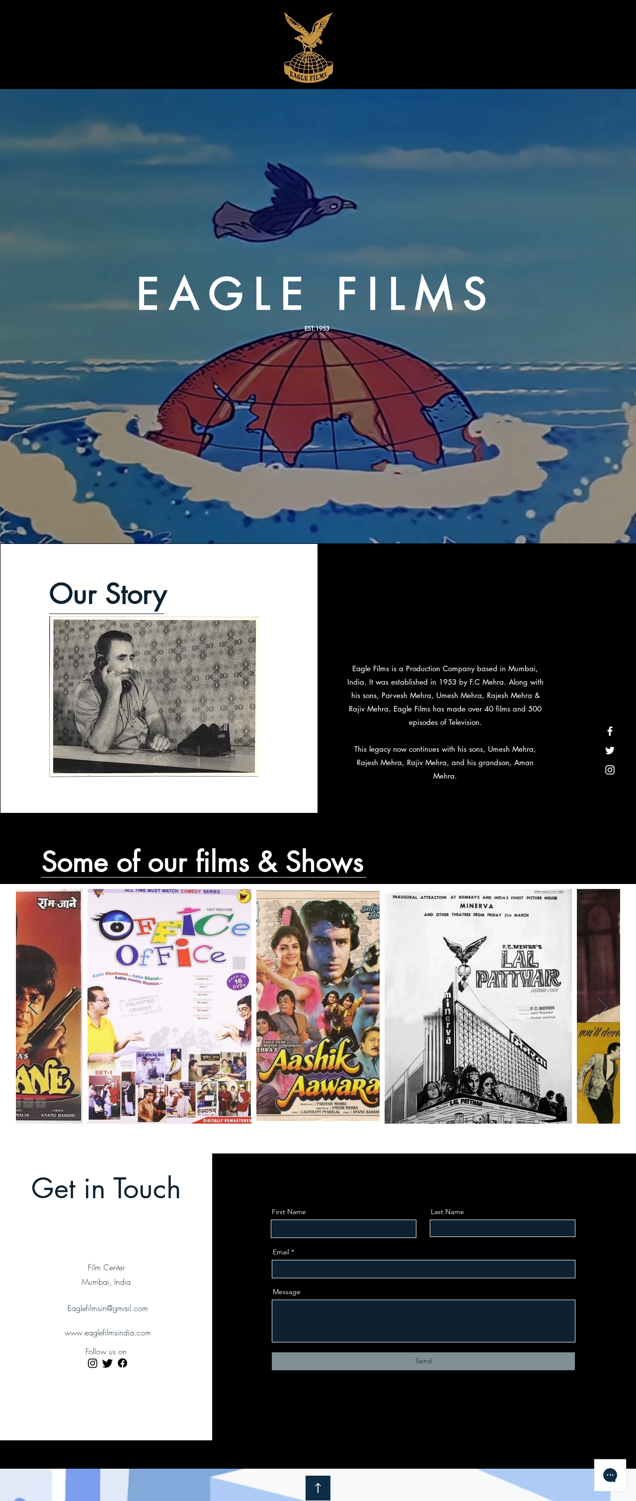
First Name (289, 1211)
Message (287, 1291)
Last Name (447, 1211)
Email (281, 1251)
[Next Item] (603, 1006)
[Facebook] (610, 731)
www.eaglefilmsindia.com (108, 1332)
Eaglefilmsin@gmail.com (108, 1308)
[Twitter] (610, 750)
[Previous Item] (33, 1006)
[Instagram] (610, 770)
